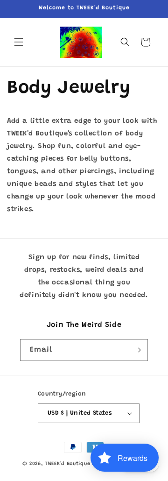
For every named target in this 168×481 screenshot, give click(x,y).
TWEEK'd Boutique (67, 464)
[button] (18, 42)
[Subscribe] (137, 350)
